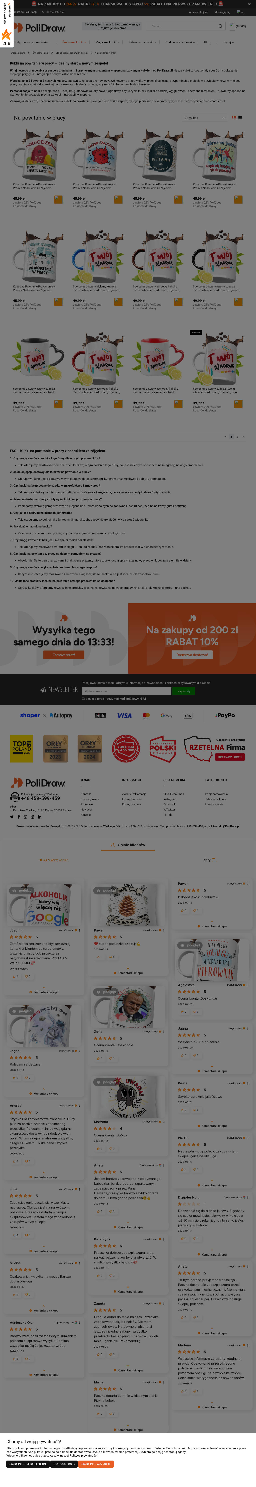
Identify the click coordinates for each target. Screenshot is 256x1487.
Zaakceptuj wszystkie (96, 1464)
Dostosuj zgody (64, 1464)
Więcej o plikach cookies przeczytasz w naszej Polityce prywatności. (52, 1455)
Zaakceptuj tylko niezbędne (28, 1464)
